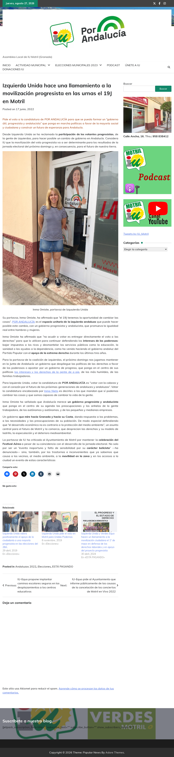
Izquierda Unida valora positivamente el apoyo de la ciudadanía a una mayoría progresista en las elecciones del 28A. (20, 540)
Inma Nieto (51, 391)
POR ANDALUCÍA (23, 321)
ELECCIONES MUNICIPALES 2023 (76, 65)
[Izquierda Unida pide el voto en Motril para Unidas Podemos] (60, 521)
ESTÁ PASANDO (62, 566)
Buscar (127, 83)
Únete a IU (132, 65)
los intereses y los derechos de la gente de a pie (47, 372)
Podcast (113, 65)
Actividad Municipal (31, 65)
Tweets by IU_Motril (136, 233)
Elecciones (44, 566)
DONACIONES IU (13, 69)
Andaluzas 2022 (25, 566)
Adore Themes (115, 752)
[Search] (168, 67)
